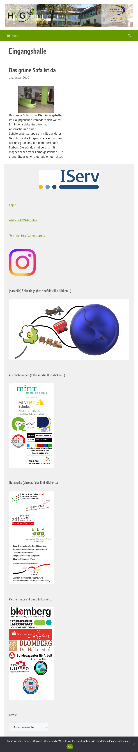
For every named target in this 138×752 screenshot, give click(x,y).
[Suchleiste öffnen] (129, 35)
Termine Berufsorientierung (27, 236)
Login (12, 205)
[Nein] (133, 744)
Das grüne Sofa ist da (32, 70)
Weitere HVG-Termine (23, 220)
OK (70, 746)
